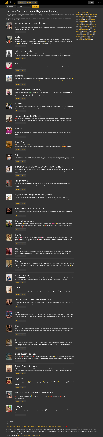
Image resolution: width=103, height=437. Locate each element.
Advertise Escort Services (21, 426)
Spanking (79, 34)
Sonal (18, 287)
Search (35, 6)
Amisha (18, 37)
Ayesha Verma (22, 275)
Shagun (18, 406)
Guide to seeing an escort (42, 426)
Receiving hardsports (84, 29)
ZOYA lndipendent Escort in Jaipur (31, 23)
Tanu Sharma (21, 181)
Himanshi (19, 76)
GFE (89, 21)
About (11, 426)
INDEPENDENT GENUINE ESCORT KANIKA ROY (39, 167)
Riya (17, 154)
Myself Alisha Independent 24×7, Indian (33, 195)
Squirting (85, 34)
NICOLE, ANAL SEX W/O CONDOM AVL (34, 392)
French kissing (82, 21)
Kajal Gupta (20, 142)
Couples (93, 16)
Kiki (17, 340)
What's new (32, 2)
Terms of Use (20, 435)
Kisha (17, 63)
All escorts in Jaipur (83, 12)
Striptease (79, 36)
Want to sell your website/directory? (57, 426)
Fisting (87, 19)
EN (89, 2)
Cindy (18, 249)
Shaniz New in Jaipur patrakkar (29, 208)
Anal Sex (79, 14)
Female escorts (10, 6)
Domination (87, 17)
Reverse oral (87, 31)
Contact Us (37, 435)
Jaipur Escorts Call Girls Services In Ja (33, 300)
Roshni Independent (24, 221)
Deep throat (79, 17)
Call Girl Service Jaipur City (28, 90)
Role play (85, 32)
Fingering (81, 19)
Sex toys (92, 32)
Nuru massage (82, 26)
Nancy (18, 261)
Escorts (22, 2)
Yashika (19, 104)
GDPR (32, 435)
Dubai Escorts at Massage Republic (10, 2)
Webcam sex (89, 39)
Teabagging (86, 37)
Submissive (86, 36)
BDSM (84, 14)
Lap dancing (87, 24)
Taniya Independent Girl (27, 116)
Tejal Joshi (20, 378)
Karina (18, 235)
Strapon (91, 34)
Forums (7, 426)
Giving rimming (87, 22)
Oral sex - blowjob (87, 27)
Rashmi (18, 128)
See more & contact (20, 32)
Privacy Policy (27, 435)
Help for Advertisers (32, 426)
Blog (14, 426)
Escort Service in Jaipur (26, 366)
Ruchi (18, 326)
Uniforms (81, 39)
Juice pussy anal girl (24, 51)
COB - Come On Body (84, 16)
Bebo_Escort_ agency (25, 354)
